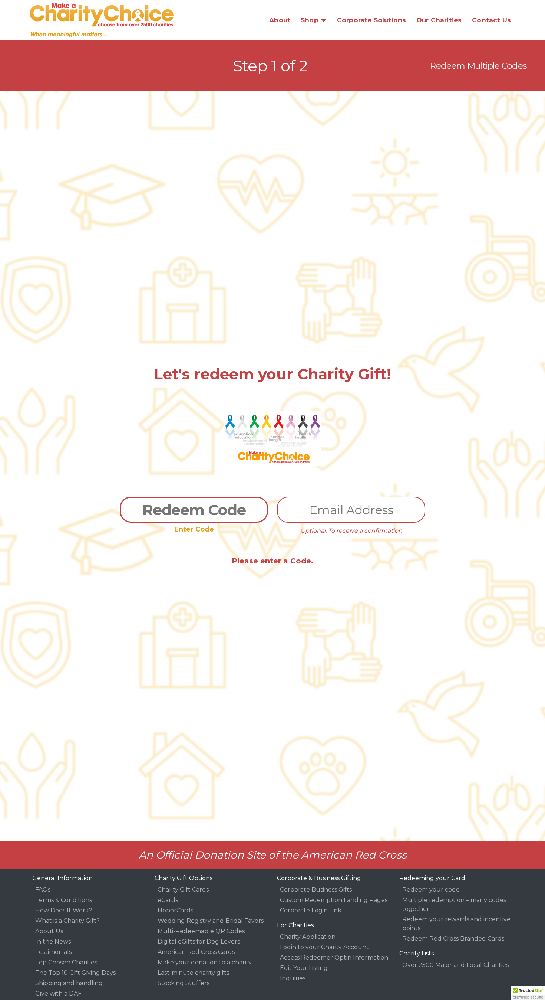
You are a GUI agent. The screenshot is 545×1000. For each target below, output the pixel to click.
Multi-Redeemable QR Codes (201, 931)
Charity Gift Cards (183, 889)
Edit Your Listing (304, 967)
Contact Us (491, 20)
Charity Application (308, 936)
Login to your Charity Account (324, 947)
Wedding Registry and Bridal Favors (211, 920)
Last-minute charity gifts (193, 972)
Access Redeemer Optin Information (334, 957)
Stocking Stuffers (183, 983)
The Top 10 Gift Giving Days (75, 972)
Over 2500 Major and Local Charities (455, 964)
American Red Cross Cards (196, 951)
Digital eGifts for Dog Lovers (199, 941)
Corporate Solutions (371, 20)
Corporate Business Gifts (316, 889)
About (279, 20)
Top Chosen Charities (66, 962)
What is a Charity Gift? (67, 920)
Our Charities (439, 20)
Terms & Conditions (63, 899)
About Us (49, 931)
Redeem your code (431, 889)
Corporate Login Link (310, 910)
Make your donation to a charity (205, 962)
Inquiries (292, 978)
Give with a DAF (58, 993)
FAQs (42, 889)
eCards (168, 899)
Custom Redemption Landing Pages (333, 899)
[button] (528, 993)
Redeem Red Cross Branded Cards (453, 938)
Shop (309, 20)
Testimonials (53, 951)
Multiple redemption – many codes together (454, 904)
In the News (53, 941)
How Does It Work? (63, 910)
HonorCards (175, 910)
